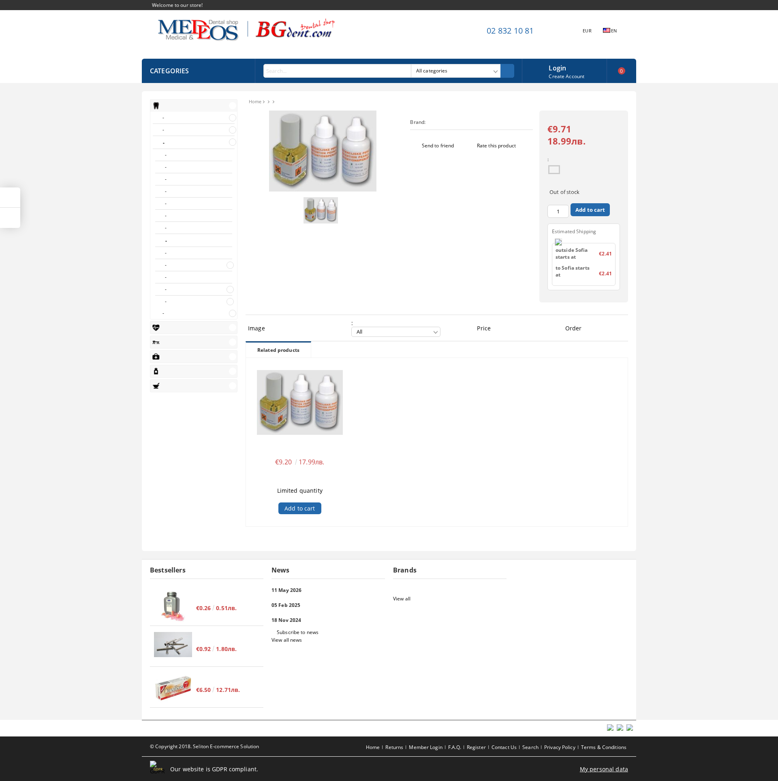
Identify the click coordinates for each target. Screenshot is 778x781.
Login (557, 67)
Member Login (425, 747)
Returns (394, 747)
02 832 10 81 (510, 30)
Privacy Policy (559, 747)
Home (255, 101)
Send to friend (438, 145)
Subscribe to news (297, 632)
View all (401, 598)
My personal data (604, 769)
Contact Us (504, 747)
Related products (278, 350)
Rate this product (496, 145)
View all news (286, 639)
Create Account (566, 76)
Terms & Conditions (603, 747)
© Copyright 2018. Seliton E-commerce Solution (204, 746)
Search (530, 747)
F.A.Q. (454, 747)
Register (476, 747)
